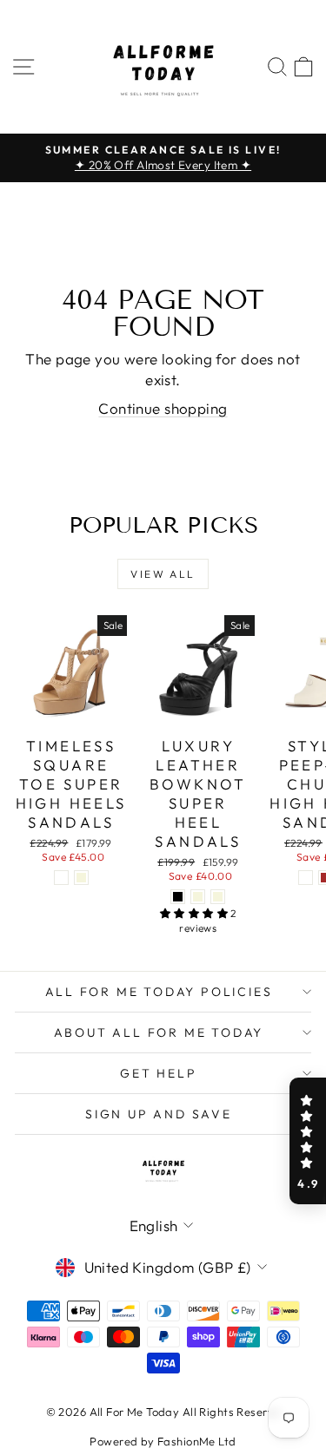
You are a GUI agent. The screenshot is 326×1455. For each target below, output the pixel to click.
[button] (307, 1141)
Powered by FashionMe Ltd (163, 1441)
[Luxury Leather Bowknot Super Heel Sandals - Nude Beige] (197, 896)
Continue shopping (162, 408)
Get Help (158, 1073)
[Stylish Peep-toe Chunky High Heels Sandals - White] (305, 877)
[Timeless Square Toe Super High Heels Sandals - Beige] (81, 877)
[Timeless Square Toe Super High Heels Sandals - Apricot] (61, 877)
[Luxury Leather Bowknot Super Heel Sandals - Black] (177, 896)
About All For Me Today (159, 1032)
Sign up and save (158, 1114)
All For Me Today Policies (159, 991)
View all (162, 573)
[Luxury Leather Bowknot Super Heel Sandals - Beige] (217, 896)
